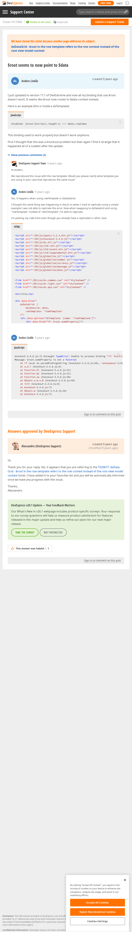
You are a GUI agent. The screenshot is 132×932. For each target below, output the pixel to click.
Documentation (60, 3)
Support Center (43, 3)
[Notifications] (127, 3)
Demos (91, 3)
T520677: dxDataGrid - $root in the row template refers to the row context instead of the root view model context (65, 471)
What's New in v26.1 (30, 511)
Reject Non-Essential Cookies (98, 912)
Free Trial (106, 3)
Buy (31, 3)
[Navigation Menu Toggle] (5, 12)
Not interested (53, 532)
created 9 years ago (105, 79)
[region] (97, 903)
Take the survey (24, 532)
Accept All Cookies (97, 902)
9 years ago (54, 163)
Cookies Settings (97, 921)
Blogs (72, 3)
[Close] (125, 880)
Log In (119, 3)
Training (82, 3)
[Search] (125, 12)
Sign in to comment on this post (102, 414)
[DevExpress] (13, 3)
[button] (120, 122)
